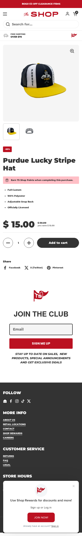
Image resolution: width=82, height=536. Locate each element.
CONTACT (8, 428)
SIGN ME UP (41, 343)
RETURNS (8, 456)
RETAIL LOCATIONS (14, 424)
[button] (75, 14)
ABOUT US (9, 419)
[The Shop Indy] (41, 14)
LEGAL (7, 464)
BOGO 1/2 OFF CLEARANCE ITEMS (41, 4)
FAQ (5, 460)
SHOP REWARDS (12, 433)
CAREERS (8, 437)
